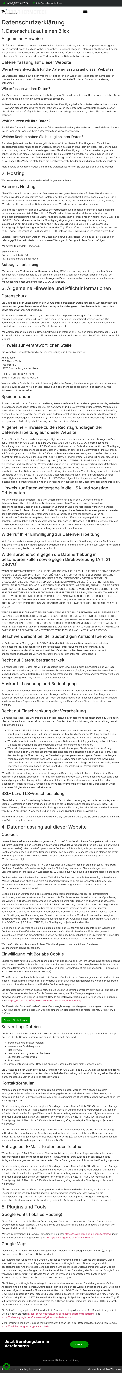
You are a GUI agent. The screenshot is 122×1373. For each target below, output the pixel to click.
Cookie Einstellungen (16, 1020)
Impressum (48, 1360)
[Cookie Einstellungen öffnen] (6, 1369)
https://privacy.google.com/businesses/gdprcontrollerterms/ (61, 1313)
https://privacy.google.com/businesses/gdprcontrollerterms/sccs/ (38, 1317)
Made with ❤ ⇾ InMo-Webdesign (105, 1369)
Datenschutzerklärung (67, 1360)
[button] (85, 11)
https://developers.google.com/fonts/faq (88, 1233)
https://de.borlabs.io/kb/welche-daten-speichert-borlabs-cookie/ (44, 1000)
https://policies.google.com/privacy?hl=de (69, 1237)
